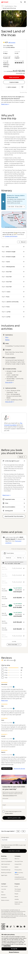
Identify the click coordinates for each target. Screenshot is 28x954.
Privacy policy (18, 869)
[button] (14, 18)
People (16, 893)
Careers (16, 867)
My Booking (4, 858)
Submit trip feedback (6, 861)
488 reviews (11, 42)
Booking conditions (6, 872)
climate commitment (11, 236)
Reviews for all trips (19, 768)
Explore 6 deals (14, 82)
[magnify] (21, 2)
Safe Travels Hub (5, 864)
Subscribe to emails (14, 851)
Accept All (14, 948)
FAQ (2, 892)
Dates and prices (14, 77)
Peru (15, 6)
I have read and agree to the (13, 812)
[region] (14, 943)
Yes (18, 831)
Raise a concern (5, 900)
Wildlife (17, 899)
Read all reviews (7, 768)
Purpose (17, 884)
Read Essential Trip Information (14, 516)
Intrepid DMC (18, 864)
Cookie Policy (7, 945)
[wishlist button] (22, 87)
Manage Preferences (14, 952)
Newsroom (4, 897)
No (23, 831)
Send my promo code (14, 818)
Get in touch (4, 886)
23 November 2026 (20, 73)
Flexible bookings (5, 869)
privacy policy (9, 813)
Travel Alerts (4, 867)
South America (9, 6)
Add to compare (12, 87)
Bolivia (7, 340)
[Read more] (2, 6)
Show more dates (12, 644)
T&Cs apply (7, 847)
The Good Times (19, 861)
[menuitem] (4, 2)
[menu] (25, 2)
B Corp (16, 886)
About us (17, 858)
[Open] (15, 660)
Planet (16, 896)
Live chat (3, 889)
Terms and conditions (8, 795)
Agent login (4, 875)
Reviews (3, 894)
